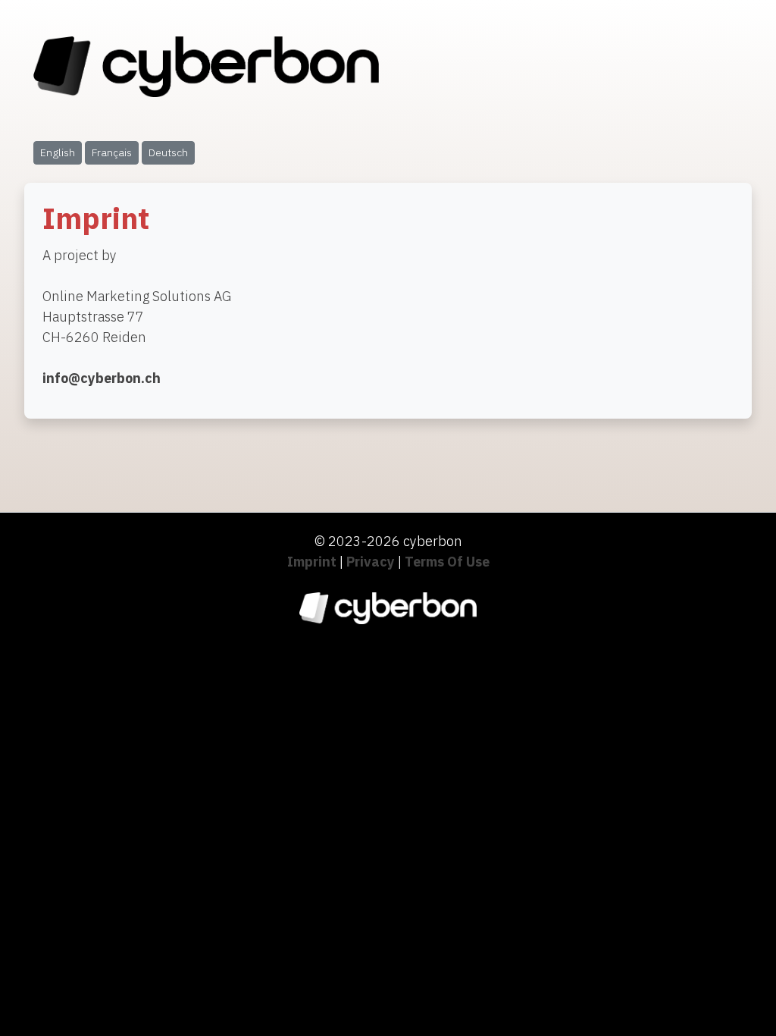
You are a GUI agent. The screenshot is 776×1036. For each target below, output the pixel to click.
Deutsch (168, 152)
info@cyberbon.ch (101, 378)
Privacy (370, 561)
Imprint (311, 561)
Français (112, 152)
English (57, 152)
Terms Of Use (447, 561)
